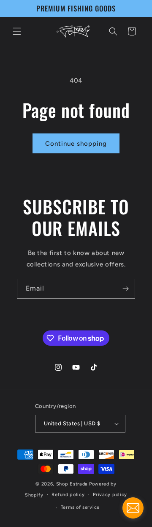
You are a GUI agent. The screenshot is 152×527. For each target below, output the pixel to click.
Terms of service (80, 507)
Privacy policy (110, 494)
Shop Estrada (72, 484)
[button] (17, 31)
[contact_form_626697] (133, 508)
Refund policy (68, 494)
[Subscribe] (125, 289)
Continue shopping (76, 143)
